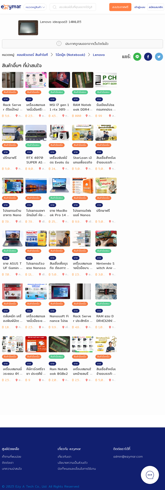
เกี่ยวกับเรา (64, 456)
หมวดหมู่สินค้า (33, 7)
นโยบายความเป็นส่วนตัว (73, 462)
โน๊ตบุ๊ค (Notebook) (70, 54)
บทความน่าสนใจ (12, 468)
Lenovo (99, 54)
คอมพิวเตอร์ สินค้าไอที (32, 54)
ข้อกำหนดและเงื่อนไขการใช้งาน (77, 468)
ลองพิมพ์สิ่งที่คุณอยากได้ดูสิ (75, 7)
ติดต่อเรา (7, 462)
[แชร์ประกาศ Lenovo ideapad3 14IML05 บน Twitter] (159, 57)
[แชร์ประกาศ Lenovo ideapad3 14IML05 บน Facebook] (148, 57)
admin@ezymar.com (128, 456)
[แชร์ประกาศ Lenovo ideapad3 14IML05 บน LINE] (137, 57)
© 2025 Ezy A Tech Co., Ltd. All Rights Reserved (40, 486)
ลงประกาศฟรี (120, 7)
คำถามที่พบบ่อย (11, 456)
